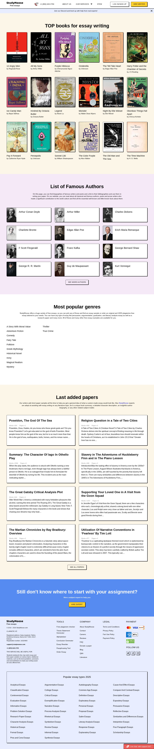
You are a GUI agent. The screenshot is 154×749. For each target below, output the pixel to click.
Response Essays (86, 727)
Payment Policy (109, 638)
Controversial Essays (19, 695)
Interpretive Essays (121, 722)
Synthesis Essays (52, 738)
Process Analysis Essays (55, 711)
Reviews (83, 638)
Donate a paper (86, 646)
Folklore (10, 344)
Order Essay (61, 652)
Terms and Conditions (111, 627)
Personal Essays (86, 706)
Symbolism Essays (53, 722)
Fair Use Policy (108, 634)
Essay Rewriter (62, 644)
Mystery (10, 367)
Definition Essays (86, 695)
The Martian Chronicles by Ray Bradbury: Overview (37, 531)
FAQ (81, 642)
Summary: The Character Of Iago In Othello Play (39, 456)
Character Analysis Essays (21, 722)
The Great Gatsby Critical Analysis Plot (36, 492)
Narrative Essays (52, 706)
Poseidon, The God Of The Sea (30, 420)
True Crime (48, 331)
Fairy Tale (11, 340)
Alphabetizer (61, 637)
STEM (99, 4)
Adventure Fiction (15, 331)
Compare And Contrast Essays (126, 690)
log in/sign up (119, 4)
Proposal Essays (86, 711)
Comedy (11, 335)
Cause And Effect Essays (124, 685)
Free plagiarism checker (66, 627)
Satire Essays (85, 717)
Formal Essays (16, 732)
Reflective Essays (120, 711)
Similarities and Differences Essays (128, 717)
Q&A (81, 653)
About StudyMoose (87, 627)
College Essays (51, 690)
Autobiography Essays (88, 685)
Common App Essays (88, 690)
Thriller (46, 326)
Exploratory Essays (87, 701)
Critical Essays (51, 695)
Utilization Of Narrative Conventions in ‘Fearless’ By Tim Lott (107, 531)
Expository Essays (121, 701)
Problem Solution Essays (21, 711)
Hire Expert (77, 604)
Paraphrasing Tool (63, 648)
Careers (83, 634)
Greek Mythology (15, 349)
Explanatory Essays (87, 732)
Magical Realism (14, 362)
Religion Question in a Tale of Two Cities (109, 420)
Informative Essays (18, 706)
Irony (9, 358)
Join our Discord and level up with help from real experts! (75, 11)
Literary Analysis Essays (89, 722)
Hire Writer (139, 4)
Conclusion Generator (65, 641)
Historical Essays (17, 727)
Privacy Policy (108, 631)
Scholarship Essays (121, 732)
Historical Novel (14, 353)
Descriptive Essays (121, 695)
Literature (83, 657)
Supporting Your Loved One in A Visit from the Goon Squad (110, 493)
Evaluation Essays (18, 701)
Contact (83, 631)
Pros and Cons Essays (20, 738)
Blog (81, 650)
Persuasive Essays (121, 706)
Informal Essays (51, 732)
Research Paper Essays (20, 717)
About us (66, 4)
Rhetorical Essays (52, 717)
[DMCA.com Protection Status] (130, 641)
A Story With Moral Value (19, 326)
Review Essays (51, 727)
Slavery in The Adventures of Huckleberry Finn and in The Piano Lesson (109, 456)
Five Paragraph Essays (123, 727)
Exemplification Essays (54, 701)
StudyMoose (123, 403)
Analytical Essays (18, 685)
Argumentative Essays (54, 685)
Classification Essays (19, 690)
